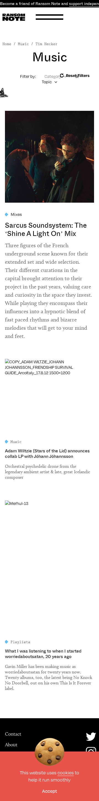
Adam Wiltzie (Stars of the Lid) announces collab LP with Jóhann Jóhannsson (47, 453)
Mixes (16, 214)
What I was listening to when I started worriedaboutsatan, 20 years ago (43, 653)
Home (6, 44)
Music (15, 442)
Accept (49, 791)
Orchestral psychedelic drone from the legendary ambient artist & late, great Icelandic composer (47, 472)
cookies (65, 772)
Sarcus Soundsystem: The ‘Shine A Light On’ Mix (46, 230)
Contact (13, 734)
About (11, 745)
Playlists (20, 642)
